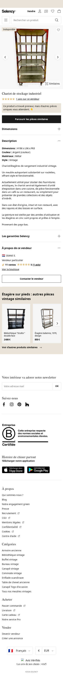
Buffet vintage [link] (9, 559)
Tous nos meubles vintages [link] (16, 591)
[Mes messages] (46, 11)
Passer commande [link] (14, 605)
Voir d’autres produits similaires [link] (20, 347)
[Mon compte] (40, 11)
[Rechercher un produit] (57, 20)
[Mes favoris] (53, 11)
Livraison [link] (9, 610)
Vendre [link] (31, 11)
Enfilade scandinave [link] (13, 577)
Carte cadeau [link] (11, 614)
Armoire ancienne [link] (11, 550)
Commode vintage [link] (12, 573)
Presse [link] (5, 508)
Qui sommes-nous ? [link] (12, 495)
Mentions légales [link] (13, 522)
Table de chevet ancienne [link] (16, 582)
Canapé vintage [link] (10, 568)
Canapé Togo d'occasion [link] (15, 586)
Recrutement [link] (11, 513)
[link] (9, 12)
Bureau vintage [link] (10, 564)
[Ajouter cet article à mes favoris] (58, 30)
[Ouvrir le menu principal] (6, 20)
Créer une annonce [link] (12, 638)
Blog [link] (4, 499)
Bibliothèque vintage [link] (13, 554)
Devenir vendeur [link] (11, 633)
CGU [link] (6, 517)
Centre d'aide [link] (11, 536)
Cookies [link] (8, 531)
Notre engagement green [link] (16, 504)
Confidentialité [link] (12, 526)
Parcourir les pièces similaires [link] (31, 119)
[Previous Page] (5, 57)
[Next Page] (57, 57)
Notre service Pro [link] (11, 619)
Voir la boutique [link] (10, 269)
